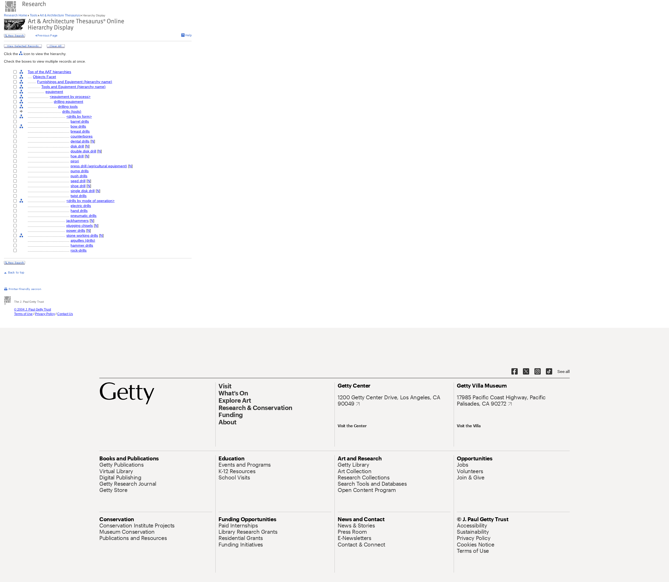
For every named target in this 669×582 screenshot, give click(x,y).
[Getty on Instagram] (537, 372)
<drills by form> (79, 116)
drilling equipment (68, 101)
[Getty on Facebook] (514, 372)
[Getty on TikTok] (549, 372)
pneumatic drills (83, 215)
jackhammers (77, 220)
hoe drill (77, 156)
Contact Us (65, 314)
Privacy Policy (45, 314)
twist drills (78, 196)
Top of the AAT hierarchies (49, 72)
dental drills (80, 141)
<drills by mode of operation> (90, 201)
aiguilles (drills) (83, 240)
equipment (54, 92)
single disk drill (83, 191)
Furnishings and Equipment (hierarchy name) (74, 82)
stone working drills (82, 235)
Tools (33, 15)
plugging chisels (79, 225)
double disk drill (83, 151)
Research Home (16, 15)
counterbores (82, 136)
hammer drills (82, 245)
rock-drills (78, 250)
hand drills (79, 211)
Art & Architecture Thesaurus (60, 15)
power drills (75, 230)
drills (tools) (71, 111)
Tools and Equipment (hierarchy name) (73, 87)
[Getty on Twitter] (526, 372)
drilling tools (68, 106)
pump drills (80, 171)
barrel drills (80, 121)
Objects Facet (44, 77)
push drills (79, 176)
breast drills (80, 131)
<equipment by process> (70, 96)
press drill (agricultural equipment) (99, 166)
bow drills (78, 126)
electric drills (81, 206)
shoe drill (78, 186)
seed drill (78, 181)
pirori (75, 161)
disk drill (77, 146)
